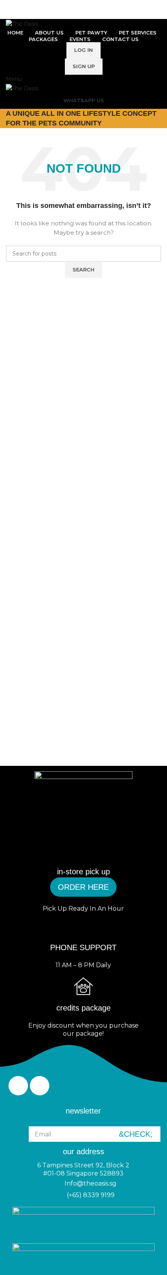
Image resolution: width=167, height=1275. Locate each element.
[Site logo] (22, 23)
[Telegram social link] (101, 14)
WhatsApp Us (83, 100)
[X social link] (74, 14)
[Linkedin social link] (92, 14)
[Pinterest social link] (83, 14)
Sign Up (84, 66)
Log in (83, 50)
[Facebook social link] (65, 14)
